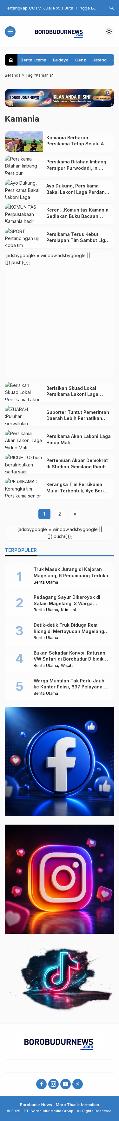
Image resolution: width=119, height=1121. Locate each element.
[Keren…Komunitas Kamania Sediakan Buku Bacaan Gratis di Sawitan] (24, 214)
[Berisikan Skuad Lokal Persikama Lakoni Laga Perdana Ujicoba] (24, 392)
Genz (80, 59)
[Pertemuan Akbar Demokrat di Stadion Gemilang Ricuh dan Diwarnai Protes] (24, 464)
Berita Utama (33, 59)
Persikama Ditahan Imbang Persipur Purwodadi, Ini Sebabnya (76, 168)
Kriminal (68, 610)
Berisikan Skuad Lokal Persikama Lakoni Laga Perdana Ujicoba (72, 394)
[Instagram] (53, 1084)
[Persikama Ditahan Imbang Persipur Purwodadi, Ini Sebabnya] (24, 165)
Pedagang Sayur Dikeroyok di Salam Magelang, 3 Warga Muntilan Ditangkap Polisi (67, 603)
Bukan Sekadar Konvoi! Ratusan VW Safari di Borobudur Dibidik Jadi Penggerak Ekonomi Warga (69, 659)
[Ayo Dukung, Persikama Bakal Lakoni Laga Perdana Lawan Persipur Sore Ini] (24, 190)
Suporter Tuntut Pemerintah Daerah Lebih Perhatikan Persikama (77, 418)
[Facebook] (41, 1084)
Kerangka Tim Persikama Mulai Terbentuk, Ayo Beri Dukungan (75, 490)
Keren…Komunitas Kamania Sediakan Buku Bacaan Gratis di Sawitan (77, 216)
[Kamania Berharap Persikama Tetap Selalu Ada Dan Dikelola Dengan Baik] (24, 141)
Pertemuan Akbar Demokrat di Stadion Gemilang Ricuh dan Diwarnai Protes (77, 466)
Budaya (61, 59)
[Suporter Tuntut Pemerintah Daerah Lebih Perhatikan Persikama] (24, 416)
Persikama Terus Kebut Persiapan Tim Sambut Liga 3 (77, 240)
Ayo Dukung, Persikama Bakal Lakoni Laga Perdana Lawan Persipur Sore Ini (77, 192)
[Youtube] (65, 1084)
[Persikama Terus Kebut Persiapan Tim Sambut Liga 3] (24, 238)
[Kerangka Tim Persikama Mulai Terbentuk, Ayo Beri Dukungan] (24, 488)
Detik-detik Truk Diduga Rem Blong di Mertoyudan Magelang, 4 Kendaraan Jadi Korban (69, 631)
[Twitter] (77, 1084)
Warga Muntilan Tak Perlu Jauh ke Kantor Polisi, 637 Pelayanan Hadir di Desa (69, 687)
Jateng (100, 59)
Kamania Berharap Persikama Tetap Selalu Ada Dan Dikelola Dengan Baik (77, 144)
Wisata (67, 666)
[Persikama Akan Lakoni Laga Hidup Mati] (24, 440)
